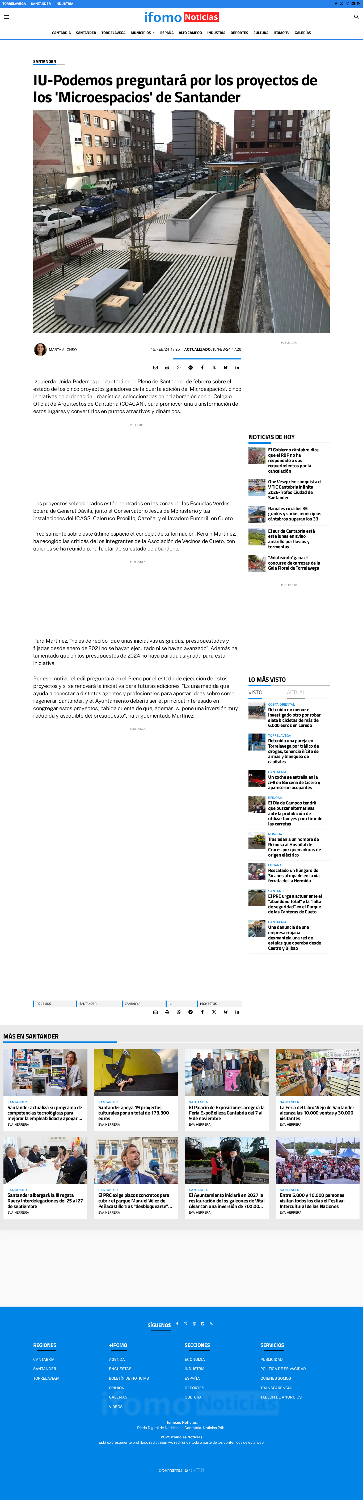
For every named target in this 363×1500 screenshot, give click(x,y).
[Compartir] (179, 367)
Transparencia (276, 1388)
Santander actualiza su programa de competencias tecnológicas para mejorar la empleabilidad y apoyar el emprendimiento (44, 1115)
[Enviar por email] (155, 367)
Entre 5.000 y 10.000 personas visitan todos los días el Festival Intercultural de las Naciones (312, 1200)
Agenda (117, 1359)
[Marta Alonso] (40, 349)
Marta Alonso (63, 350)
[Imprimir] (167, 367)
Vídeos (116, 1407)
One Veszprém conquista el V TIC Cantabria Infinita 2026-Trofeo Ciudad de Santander (295, 489)
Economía (195, 1359)
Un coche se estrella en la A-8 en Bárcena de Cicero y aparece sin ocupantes (294, 782)
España (192, 1378)
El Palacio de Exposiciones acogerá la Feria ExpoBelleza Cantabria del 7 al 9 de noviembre (226, 1112)
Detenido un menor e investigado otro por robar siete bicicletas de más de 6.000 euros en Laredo (294, 717)
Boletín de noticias (129, 1378)
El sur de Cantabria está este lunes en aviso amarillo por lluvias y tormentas (291, 538)
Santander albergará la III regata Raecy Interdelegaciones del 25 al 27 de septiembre (45, 1200)
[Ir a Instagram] (347, 4)
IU (170, 1003)
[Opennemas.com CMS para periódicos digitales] (181, 1470)
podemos (43, 1003)
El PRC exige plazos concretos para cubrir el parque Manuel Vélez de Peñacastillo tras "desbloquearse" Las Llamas (133, 1203)
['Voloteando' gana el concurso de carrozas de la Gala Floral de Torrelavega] (256, 563)
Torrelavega (14, 4)
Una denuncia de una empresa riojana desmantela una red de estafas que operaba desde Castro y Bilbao (294, 937)
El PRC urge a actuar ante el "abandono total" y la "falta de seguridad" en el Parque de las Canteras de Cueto (295, 903)
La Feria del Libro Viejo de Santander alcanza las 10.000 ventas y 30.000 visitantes (317, 1112)
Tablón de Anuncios (281, 1397)
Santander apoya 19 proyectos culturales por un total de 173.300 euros (133, 1112)
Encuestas (120, 1369)
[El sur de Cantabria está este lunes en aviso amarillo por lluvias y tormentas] (256, 536)
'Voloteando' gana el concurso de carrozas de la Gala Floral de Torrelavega (294, 563)
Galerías (118, 1397)
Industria (64, 4)
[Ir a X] (341, 4)
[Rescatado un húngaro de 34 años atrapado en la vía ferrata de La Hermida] (256, 871)
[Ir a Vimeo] (353, 4)
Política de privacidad (283, 1369)
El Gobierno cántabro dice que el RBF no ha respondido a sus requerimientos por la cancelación (293, 460)
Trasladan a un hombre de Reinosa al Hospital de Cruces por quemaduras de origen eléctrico (294, 847)
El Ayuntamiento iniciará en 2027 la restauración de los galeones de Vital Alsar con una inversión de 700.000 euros (226, 1203)
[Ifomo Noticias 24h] (181, 17)
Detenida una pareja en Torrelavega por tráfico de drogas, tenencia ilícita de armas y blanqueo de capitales (293, 751)
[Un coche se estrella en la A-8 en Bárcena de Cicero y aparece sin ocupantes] (256, 778)
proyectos (208, 1003)
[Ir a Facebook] (336, 4)
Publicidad (271, 1359)
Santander (41, 4)
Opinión (117, 1388)
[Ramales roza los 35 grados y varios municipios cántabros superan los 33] (256, 514)
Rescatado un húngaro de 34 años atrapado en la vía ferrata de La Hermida (293, 875)
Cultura (193, 1397)
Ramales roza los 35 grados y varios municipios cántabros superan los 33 (294, 514)
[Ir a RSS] (358, 4)
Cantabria (132, 1003)
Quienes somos (275, 1378)
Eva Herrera (18, 1124)
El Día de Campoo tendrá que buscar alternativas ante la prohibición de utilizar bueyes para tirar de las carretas (295, 813)
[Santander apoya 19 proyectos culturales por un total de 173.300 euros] (136, 1072)
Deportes (194, 1388)
